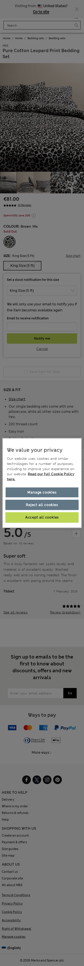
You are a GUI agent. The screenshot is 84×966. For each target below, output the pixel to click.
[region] (42, 483)
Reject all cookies (42, 505)
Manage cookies (41, 492)
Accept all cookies (42, 517)
